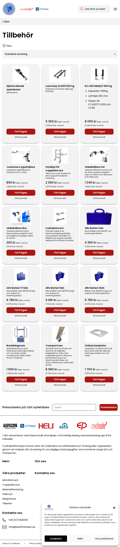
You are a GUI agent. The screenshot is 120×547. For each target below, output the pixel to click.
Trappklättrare (11, 484)
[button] (114, 507)
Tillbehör (7, 503)
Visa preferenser (104, 538)
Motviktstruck (10, 480)
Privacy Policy (36, 543)
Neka (80, 538)
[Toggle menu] (115, 9)
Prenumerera (108, 407)
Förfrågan (21, 131)
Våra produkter (13, 473)
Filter (9, 46)
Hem (7, 21)
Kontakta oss (45, 473)
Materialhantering (12, 489)
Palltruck (7, 494)
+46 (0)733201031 (18, 520)
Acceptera (56, 538)
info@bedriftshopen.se (22, 527)
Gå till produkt (21, 137)
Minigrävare (9, 498)
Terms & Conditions (11, 543)
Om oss (40, 461)
